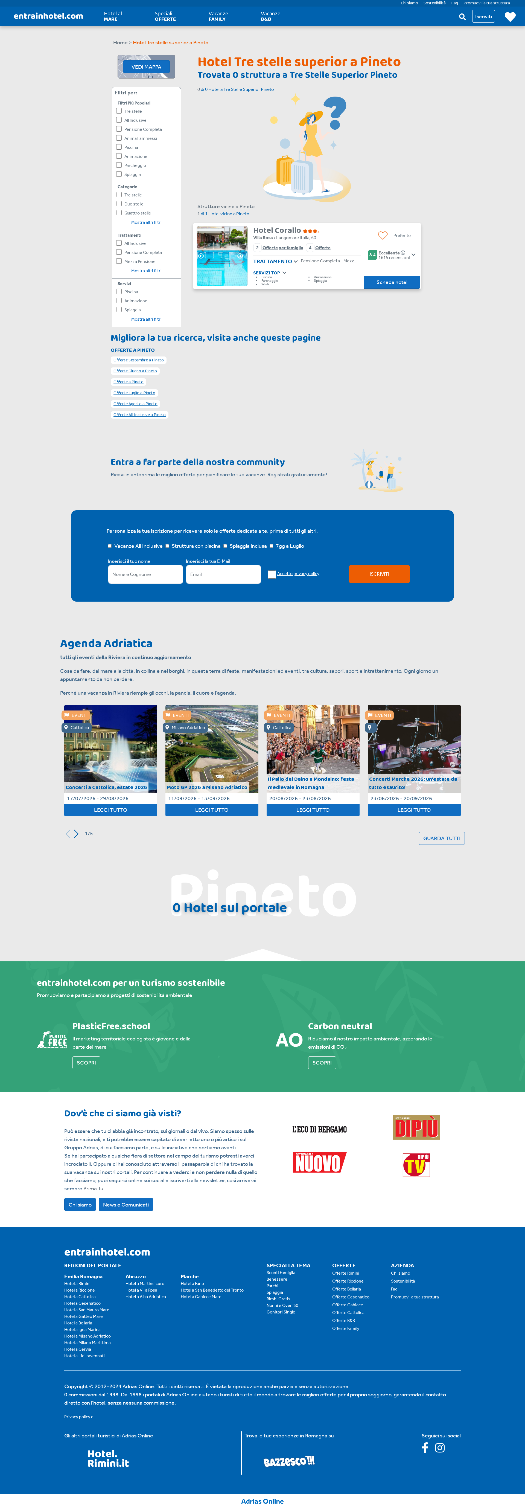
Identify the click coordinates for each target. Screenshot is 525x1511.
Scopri (86, 1062)
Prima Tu (93, 1188)
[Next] (242, 256)
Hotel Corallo (278, 230)
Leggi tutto (110, 810)
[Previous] (203, 256)
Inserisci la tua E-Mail (208, 561)
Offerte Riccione (348, 1281)
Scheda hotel (392, 282)
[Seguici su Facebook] (428, 1450)
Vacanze (218, 16)
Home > (122, 42)
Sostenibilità (403, 1281)
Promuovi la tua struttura (415, 1297)
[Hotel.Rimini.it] (109, 1465)
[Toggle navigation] (295, 261)
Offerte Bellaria (346, 1289)
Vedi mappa (146, 66)
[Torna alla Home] (48, 16)
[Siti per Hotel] (262, 1500)
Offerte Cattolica (348, 1312)
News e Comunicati (126, 1204)
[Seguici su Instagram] (442, 1450)
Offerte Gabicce (347, 1304)
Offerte (323, 247)
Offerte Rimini (345, 1273)
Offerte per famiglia (282, 247)
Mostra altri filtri (146, 222)
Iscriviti (379, 574)
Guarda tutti (441, 838)
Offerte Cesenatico (350, 1297)
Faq (394, 1289)
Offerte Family (345, 1328)
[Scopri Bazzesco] (289, 1460)
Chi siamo (80, 1204)
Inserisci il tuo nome (129, 561)
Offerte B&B (343, 1320)
